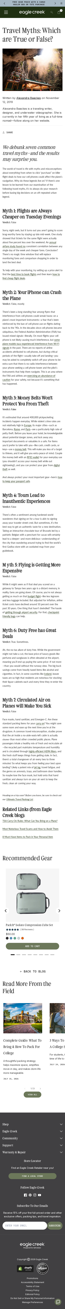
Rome (17, 429)
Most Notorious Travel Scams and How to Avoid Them (30, 828)
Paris (28, 429)
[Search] (52, 12)
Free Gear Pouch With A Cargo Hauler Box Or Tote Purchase (28, 3)
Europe (27, 425)
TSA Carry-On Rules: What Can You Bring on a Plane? (30, 820)
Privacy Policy (32, 1290)
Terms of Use (32, 1286)
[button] (59, 12)
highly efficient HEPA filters (42, 751)
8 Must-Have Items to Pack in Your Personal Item (27, 836)
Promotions (32, 1278)
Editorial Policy (32, 1294)
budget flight (34, 596)
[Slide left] (25, 1088)
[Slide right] (40, 1088)
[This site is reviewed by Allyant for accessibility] (42, 1274)
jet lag (37, 767)
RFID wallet (33, 457)
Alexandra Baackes (28, 98)
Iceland (48, 673)
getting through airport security (21, 612)
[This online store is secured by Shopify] (25, 1272)
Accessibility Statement (32, 1282)
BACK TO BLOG (35, 971)
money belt (20, 449)
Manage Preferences (32, 1302)
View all (32, 1094)
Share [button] (9, 132)
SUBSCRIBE (55, 1225)
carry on (40, 723)
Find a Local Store (32, 1176)
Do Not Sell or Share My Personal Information (32, 1298)
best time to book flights (23, 274)
